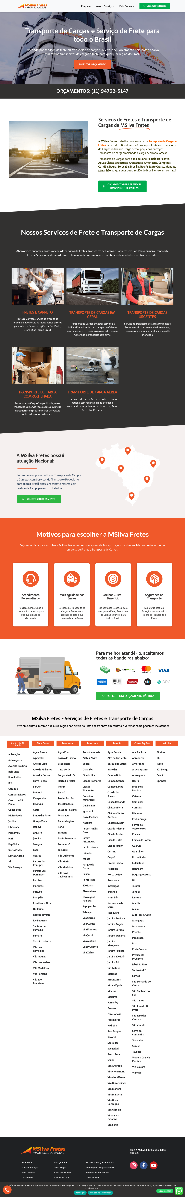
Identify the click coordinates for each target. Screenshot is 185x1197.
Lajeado (87, 853)
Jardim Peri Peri (66, 798)
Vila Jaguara (39, 956)
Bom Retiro (14, 777)
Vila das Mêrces (116, 1077)
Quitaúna (38, 909)
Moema (112, 991)
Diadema (137, 813)
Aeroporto (138, 758)
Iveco (160, 763)
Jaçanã (61, 792)
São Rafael (113, 1048)
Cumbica (137, 807)
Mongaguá (138, 920)
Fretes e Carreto (37, 312)
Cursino (112, 851)
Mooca (86, 858)
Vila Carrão (89, 917)
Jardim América (116, 918)
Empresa (86, 6)
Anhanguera (15, 760)
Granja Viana (40, 821)
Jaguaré (37, 832)
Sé (9, 861)
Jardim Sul (113, 962)
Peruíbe (136, 932)
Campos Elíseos (17, 794)
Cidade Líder (90, 775)
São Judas (113, 1042)
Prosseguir (80, 1193)
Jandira (37, 838)
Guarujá (136, 845)
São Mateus (89, 891)
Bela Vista (13, 771)
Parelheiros (114, 1019)
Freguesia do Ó (66, 775)
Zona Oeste (43, 743)
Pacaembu (14, 832)
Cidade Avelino (116, 834)
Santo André (139, 970)
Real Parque (114, 1031)
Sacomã (112, 1037)
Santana (62, 832)
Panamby (113, 1002)
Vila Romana (40, 973)
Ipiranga (112, 891)
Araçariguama (140, 769)
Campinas (137, 801)
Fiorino (161, 752)
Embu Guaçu (139, 819)
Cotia (36, 809)
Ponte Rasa (89, 879)
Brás (10, 783)
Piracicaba (138, 937)
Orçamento (27, 1177)
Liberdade (14, 827)
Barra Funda (40, 780)
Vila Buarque (15, 867)
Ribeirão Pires (139, 964)
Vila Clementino (116, 1071)
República (13, 844)
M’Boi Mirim (114, 979)
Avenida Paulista (17, 765)
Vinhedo (136, 1072)
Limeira (136, 897)
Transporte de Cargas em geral (92, 314)
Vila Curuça (89, 923)
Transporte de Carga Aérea (92, 392)
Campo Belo (114, 775)
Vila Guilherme (66, 855)
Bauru (135, 780)
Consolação (14, 809)
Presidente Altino (42, 903)
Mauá (135, 909)
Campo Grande (116, 780)
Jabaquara (113, 912)
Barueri (37, 786)
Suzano (136, 1046)
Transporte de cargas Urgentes (147, 314)
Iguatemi (88, 811)
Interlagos (113, 885)
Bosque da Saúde (117, 763)
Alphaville (38, 758)
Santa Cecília (15, 850)
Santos (136, 975)
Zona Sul (117, 743)
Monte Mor (138, 926)
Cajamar (137, 796)
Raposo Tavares (41, 914)
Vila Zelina (88, 952)
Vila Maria (63, 861)
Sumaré (37, 935)
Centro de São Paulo (18, 744)
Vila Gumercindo (117, 1083)
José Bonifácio (66, 804)
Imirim (61, 786)
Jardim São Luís (116, 956)
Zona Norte (67, 743)
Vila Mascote (115, 1094)
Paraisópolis (114, 1014)
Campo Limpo (115, 786)
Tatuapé (87, 912)
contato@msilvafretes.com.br (100, 1167)
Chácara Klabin (116, 822)
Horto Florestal (66, 780)
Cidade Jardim (115, 845)
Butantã (37, 792)
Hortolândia (139, 857)
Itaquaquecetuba (141, 874)
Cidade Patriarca (92, 780)
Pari (10, 838)
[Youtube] (154, 1165)
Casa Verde (64, 769)
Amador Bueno (41, 775)
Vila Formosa (90, 929)
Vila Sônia (113, 1124)
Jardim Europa (116, 929)
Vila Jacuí (88, 935)
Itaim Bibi (113, 897)
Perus (61, 826)
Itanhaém (137, 868)
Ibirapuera (113, 880)
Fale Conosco (126, 6)
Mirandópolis (115, 985)
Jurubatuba (114, 968)
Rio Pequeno (40, 920)
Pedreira (112, 1025)
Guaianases (89, 805)
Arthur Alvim (90, 758)
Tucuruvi (62, 849)
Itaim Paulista (90, 817)
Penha (86, 874)
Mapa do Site (92, 1177)
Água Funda (114, 752)
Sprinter (161, 780)
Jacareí (136, 885)
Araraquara (138, 775)
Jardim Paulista (116, 950)
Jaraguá (37, 844)
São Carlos (138, 1000)
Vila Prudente (90, 946)
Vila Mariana (114, 1088)
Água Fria (63, 752)
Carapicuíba (39, 798)
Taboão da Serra (42, 941)
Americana (138, 763)
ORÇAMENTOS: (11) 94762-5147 (92, 91)
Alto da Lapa (40, 763)
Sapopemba (89, 906)
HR (158, 758)
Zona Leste (92, 743)
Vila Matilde (89, 941)
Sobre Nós (27, 1162)
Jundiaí (136, 891)
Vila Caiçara (138, 1066)
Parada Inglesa (66, 821)
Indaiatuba (138, 863)
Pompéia (38, 897)
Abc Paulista (139, 752)
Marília (136, 903)
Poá (134, 943)
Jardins (12, 821)
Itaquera (87, 822)
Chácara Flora (115, 807)
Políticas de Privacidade (97, 1172)
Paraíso (112, 1008)
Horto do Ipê (115, 874)
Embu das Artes (42, 815)
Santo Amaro (115, 1054)
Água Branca (40, 752)
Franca (136, 834)
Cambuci (13, 788)
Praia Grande (139, 949)
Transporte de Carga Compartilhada (37, 394)
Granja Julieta (115, 863)
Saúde (111, 1060)
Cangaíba (88, 769)
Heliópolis (113, 868)
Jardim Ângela (115, 924)
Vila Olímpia (114, 1109)
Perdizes (37, 880)
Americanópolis (91, 752)
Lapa (35, 849)
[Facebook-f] (144, 1165)
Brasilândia (64, 763)
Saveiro (161, 775)
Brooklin (112, 769)
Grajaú (111, 857)
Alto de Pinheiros (42, 769)
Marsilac (112, 973)
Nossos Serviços (105, 6)
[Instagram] (134, 1165)
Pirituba (37, 891)
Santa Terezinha (67, 838)
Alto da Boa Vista (117, 758)
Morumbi (113, 996)
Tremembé (64, 844)
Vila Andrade (115, 1065)
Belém (86, 763)
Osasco (37, 855)
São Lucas (88, 885)
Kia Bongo (162, 769)
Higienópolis (15, 815)
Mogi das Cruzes (141, 914)
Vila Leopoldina (41, 962)
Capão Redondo (116, 801)
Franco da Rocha (141, 840)
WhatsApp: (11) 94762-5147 (100, 1162)
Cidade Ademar (116, 828)
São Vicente (138, 1025)
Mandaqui (63, 815)
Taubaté (136, 1051)
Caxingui (38, 804)
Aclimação (14, 754)
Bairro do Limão (67, 758)
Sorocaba (137, 1040)
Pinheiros (38, 885)
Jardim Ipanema (116, 935)
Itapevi (37, 826)
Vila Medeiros (65, 867)
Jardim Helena (90, 847)
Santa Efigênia (16, 855)
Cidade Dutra (115, 840)
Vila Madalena (41, 968)
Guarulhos (138, 851)
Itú (133, 880)
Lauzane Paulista (67, 809)
